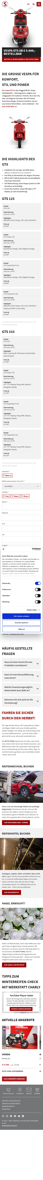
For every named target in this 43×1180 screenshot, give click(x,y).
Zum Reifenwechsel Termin (16, 822)
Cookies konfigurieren (21, 1009)
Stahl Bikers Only (15, 1116)
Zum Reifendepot (11, 892)
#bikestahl (7, 1116)
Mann (16, 496)
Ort (3, 534)
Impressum (6, 1109)
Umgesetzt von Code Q (9, 1125)
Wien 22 (8, 475)
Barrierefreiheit (8, 1106)
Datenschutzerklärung (11, 1103)
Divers (26, 496)
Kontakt (29, 1093)
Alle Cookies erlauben (21, 616)
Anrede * (5, 492)
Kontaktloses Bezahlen (11, 1101)
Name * (5, 502)
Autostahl (11, 1116)
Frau (7, 496)
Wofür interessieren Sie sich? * (13, 481)
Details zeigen (32, 610)
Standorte (20, 1093)
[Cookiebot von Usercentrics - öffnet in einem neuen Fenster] (32, 549)
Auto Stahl (19, 1116)
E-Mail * (5, 545)
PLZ (3, 524)
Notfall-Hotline (8, 1093)
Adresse (5, 513)
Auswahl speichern (21, 622)
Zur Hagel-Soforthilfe (14, 965)
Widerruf (21, 629)
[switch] (38, 589)
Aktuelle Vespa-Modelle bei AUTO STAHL (21, 59)
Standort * (6, 471)
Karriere (37, 1093)
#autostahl (3, 1116)
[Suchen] (33, 4)
